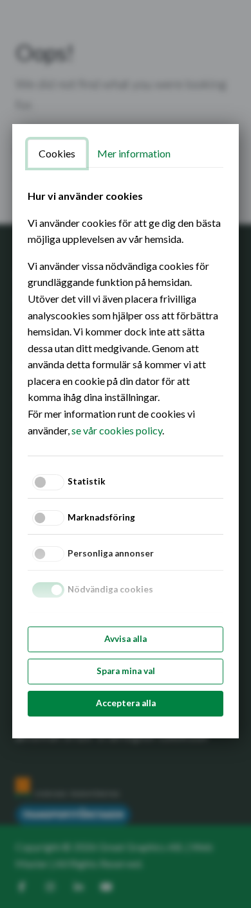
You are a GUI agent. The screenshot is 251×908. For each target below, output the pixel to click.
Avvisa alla (125, 639)
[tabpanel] (125, 313)
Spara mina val (126, 671)
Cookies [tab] (57, 153)
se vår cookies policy (116, 430)
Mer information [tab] (134, 153)
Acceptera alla (126, 703)
